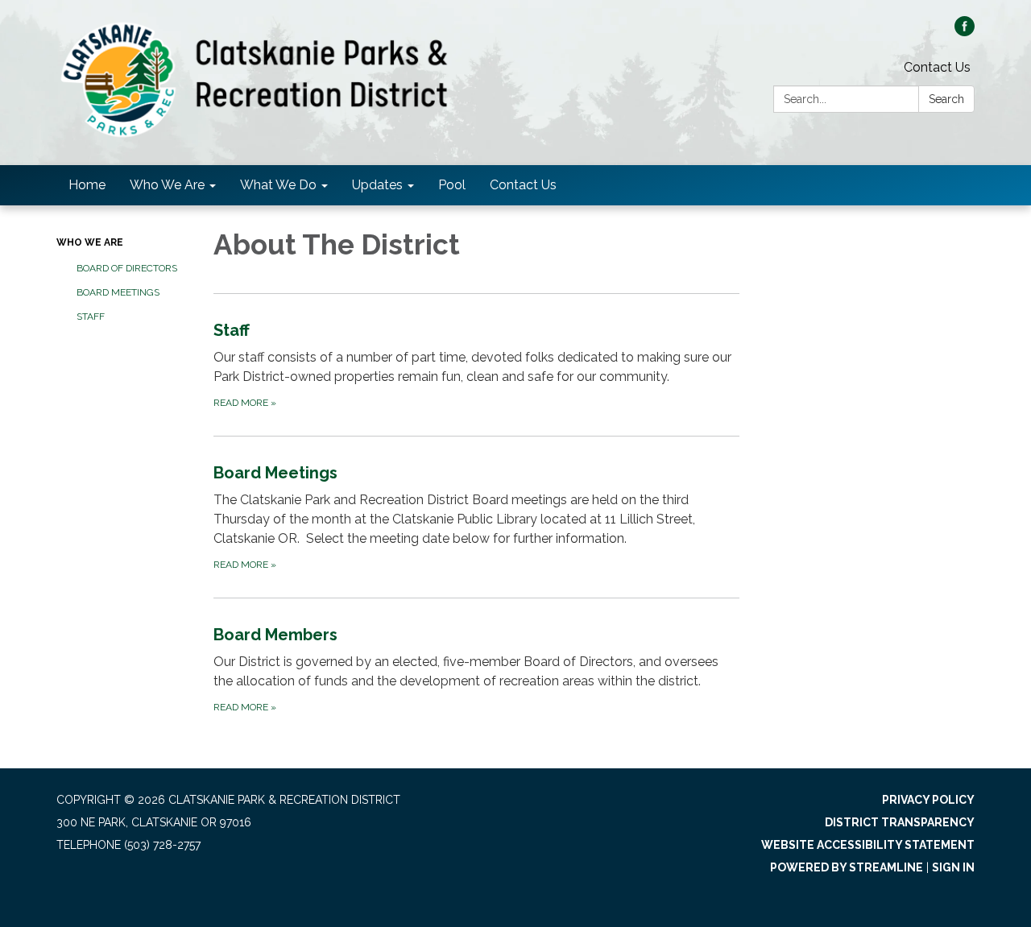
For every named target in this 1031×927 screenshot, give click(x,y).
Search (946, 99)
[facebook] (964, 31)
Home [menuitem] (87, 184)
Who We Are (89, 242)
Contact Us (937, 67)
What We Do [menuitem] (278, 184)
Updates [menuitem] (377, 184)
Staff (91, 316)
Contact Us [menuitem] (523, 184)
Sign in (953, 867)
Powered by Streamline (846, 867)
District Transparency (900, 822)
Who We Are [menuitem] (167, 184)
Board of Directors (127, 268)
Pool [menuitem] (452, 184)
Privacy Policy (928, 799)
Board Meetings (118, 292)
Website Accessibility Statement (868, 844)
